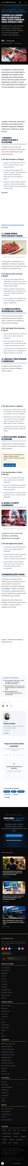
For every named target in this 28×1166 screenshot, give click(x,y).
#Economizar (7, 794)
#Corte (13, 791)
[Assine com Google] (14, 775)
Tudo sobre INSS (5, 967)
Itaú (2, 1033)
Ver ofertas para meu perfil (14, 835)
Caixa (10, 1142)
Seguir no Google (9, 465)
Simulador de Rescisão (6, 1046)
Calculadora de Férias (6, 1057)
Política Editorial (5, 1090)
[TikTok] (16, 948)
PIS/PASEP (23, 1136)
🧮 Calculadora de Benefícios (8, 1043)
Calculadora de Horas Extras (8, 1054)
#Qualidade (7, 797)
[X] (12, 948)
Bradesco (3, 1030)
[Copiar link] (11, 706)
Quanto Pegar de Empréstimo (8, 1065)
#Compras (6, 791)
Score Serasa (4, 1014)
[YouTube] (6, 948)
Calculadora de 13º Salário (7, 1052)
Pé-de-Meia (4, 984)
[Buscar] (25, 2)
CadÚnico (3, 976)
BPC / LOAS (4, 981)
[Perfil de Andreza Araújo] (2, 41)
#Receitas (15, 794)
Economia (21, 9)
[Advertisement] (14, 104)
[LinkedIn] (19, 948)
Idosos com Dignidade (6, 1119)
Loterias (3, 1035)
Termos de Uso (5, 1092)
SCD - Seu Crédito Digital (7, 1108)
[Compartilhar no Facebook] (7, 706)
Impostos (3, 997)
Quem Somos (4, 1148)
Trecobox (3, 1117)
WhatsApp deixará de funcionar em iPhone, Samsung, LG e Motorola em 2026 (15, 687)
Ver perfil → (7, 733)
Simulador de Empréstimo (7, 1063)
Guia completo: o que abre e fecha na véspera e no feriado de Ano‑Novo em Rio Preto (14, 682)
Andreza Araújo (11, 40)
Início (3, 9)
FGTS (14, 1130)
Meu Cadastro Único (6, 1114)
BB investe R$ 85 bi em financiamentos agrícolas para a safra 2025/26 (14, 693)
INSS (9, 1130)
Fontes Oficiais (4, 1095)
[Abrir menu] (19, 2)
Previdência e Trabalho (6, 992)
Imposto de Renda (5, 995)
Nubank (3, 1022)
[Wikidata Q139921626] (20, 1158)
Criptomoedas (19, 1139)
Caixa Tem (3, 978)
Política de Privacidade (6, 1087)
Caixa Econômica (5, 1025)
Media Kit (3, 1101)
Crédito (24, 1130)
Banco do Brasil (5, 1027)
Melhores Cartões (5, 1073)
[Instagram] (2, 948)
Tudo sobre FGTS (5, 970)
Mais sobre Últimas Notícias (14, 840)
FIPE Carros (4, 1068)
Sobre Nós (3, 1081)
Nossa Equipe (4, 1084)
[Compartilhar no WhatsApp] (3, 706)
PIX (2, 1019)
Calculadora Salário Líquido (7, 1049)
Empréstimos (4, 1008)
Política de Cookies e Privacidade (8, 1150)
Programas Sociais (5, 989)
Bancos (4, 1130)
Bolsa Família (4, 973)
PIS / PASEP (4, 987)
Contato (3, 1098)
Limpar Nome (4, 1016)
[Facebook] (9, 948)
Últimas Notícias (11, 9)
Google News (7, 953)
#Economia (21, 791)
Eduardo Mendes (17, 1163)
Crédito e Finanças (5, 1005)
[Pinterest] (22, 948)
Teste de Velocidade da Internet (8, 1154)
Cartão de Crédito (5, 1011)
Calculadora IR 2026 (6, 1060)
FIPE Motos (4, 1071)
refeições (7, 588)
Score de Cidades (5, 1111)
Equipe (10, 1148)
